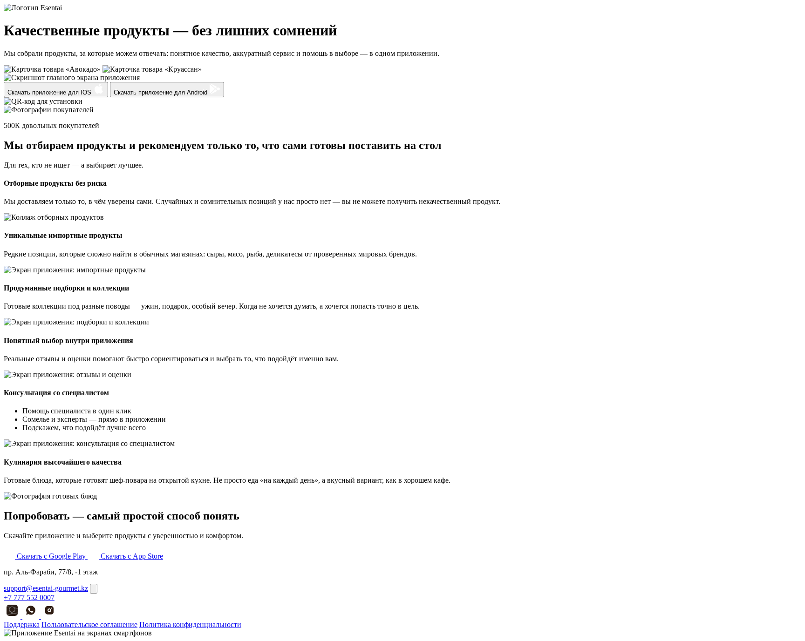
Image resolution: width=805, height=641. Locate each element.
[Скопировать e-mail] (93, 589)
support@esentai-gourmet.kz (46, 588)
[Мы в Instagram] (49, 616)
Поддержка (22, 624)
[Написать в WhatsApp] (31, 616)
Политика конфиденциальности (190, 624)
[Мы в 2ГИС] (13, 616)
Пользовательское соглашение (89, 624)
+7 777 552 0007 (29, 597)
